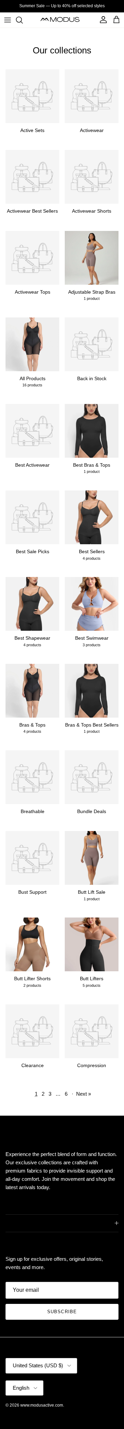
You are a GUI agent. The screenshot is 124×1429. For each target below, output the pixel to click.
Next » (83, 1094)
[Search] (22, 20)
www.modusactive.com (41, 1405)
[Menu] (7, 20)
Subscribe (61, 1311)
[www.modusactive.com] (62, 20)
